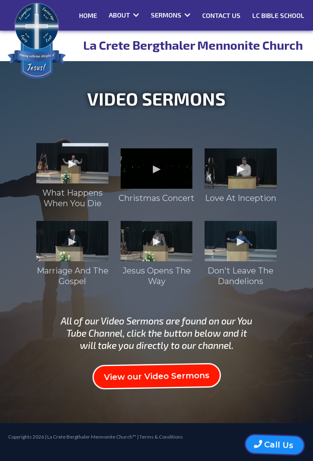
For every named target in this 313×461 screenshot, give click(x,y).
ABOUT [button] (120, 15)
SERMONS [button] (167, 15)
